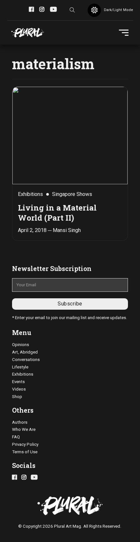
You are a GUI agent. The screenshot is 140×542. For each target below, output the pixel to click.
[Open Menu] (124, 33)
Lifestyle (20, 367)
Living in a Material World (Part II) (57, 212)
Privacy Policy (25, 444)
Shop (17, 396)
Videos (19, 389)
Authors (19, 422)
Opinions (20, 344)
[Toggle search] (72, 10)
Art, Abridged (25, 352)
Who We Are (23, 429)
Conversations (26, 359)
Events (18, 381)
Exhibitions (22, 374)
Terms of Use (24, 451)
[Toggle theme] (94, 10)
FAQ (16, 436)
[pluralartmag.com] (27, 32)
